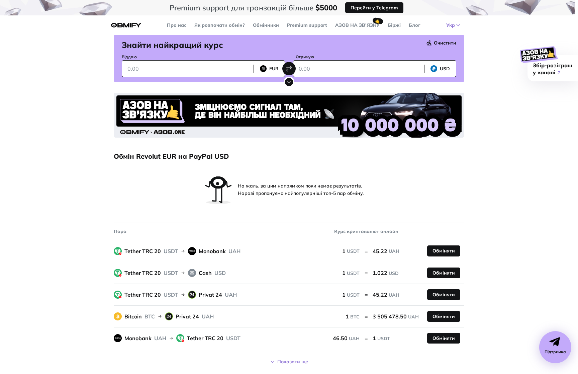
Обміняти (443, 251)
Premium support (307, 25)
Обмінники (266, 25)
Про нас (176, 25)
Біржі (394, 25)
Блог (414, 25)
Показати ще (292, 362)
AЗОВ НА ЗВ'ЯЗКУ (357, 25)
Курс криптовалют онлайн (366, 231)
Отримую (305, 56)
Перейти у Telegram (374, 8)
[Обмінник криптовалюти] (126, 25)
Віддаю (129, 56)
